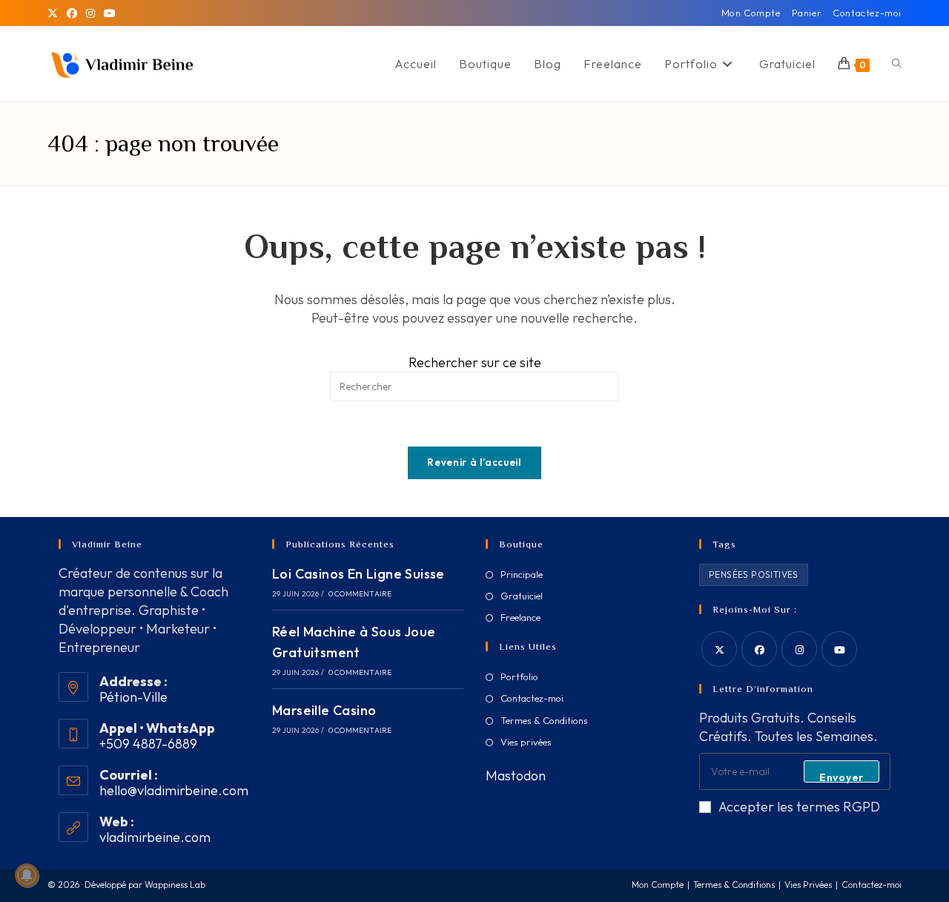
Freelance (520, 617)
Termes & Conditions (544, 720)
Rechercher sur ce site (475, 362)
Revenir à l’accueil (474, 462)
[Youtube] (839, 649)
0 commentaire (360, 594)
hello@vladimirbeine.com (173, 790)
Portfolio (519, 676)
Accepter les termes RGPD (799, 806)
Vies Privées (808, 884)
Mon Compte (751, 13)
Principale (521, 574)
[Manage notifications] (27, 875)
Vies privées (526, 742)
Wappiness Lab (175, 884)
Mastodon (516, 775)
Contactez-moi (867, 13)
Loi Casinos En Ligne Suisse (358, 573)
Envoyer (841, 777)
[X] (54, 13)
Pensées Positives (753, 574)
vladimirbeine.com (155, 837)
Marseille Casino (324, 710)
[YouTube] (109, 13)
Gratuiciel (521, 596)
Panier (807, 13)
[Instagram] (90, 13)
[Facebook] (72, 13)
